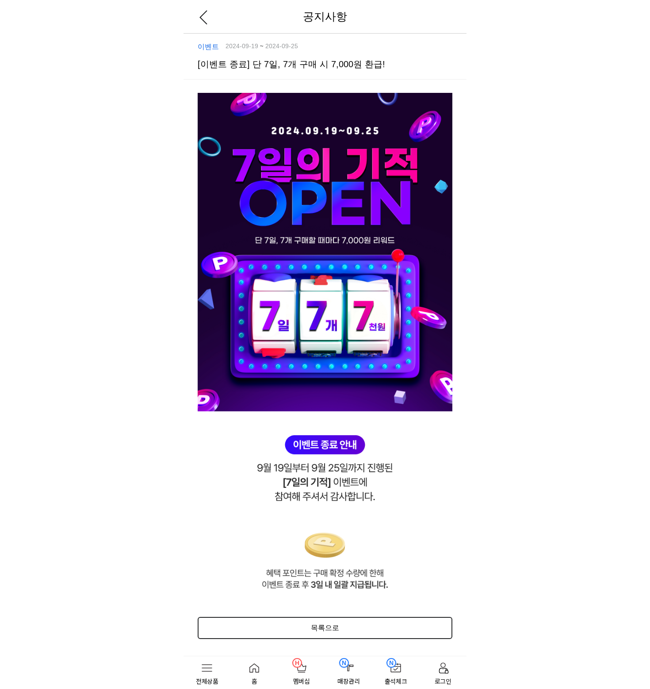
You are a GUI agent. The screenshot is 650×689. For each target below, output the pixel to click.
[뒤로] (203, 16)
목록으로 (325, 628)
